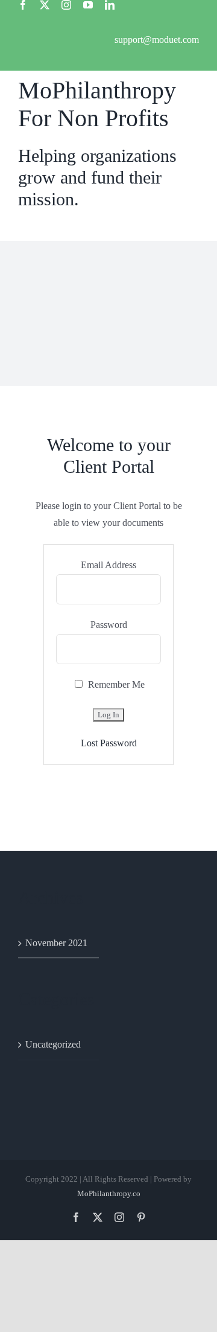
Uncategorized (53, 1044)
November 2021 (56, 943)
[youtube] (88, 5)
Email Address (108, 565)
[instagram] (66, 5)
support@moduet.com (157, 39)
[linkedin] (110, 5)
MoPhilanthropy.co (108, 1193)
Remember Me (115, 684)
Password (108, 625)
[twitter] (44, 5)
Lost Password (109, 743)
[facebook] (23, 5)
